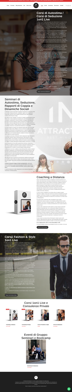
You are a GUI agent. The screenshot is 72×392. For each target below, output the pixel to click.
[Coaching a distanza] (12, 315)
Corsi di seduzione (22, 382)
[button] (44, 91)
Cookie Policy (34, 386)
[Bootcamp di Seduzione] (36, 352)
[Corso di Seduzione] (59, 315)
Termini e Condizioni (28, 386)
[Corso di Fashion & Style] (43, 315)
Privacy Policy (38, 386)
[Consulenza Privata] (28, 315)
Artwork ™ (45, 386)
